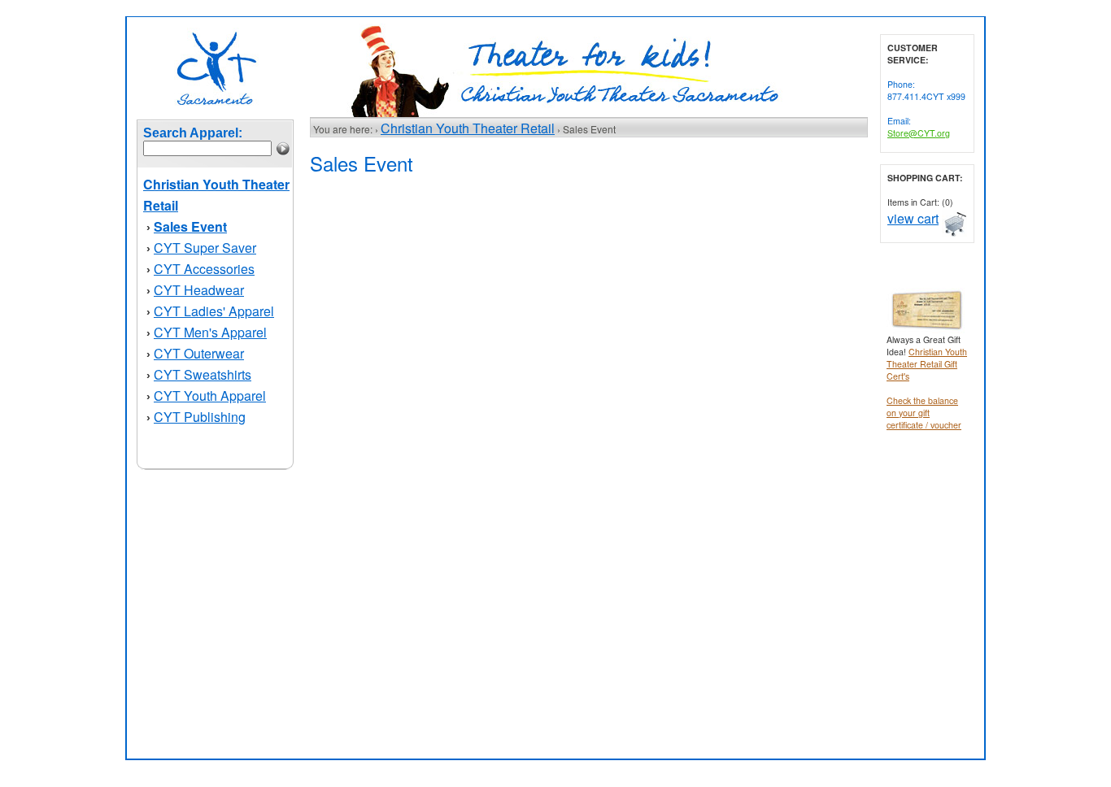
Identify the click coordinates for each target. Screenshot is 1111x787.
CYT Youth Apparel (210, 395)
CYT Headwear (199, 289)
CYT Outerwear (199, 353)
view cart (913, 218)
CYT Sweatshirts (202, 374)
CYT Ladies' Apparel (214, 311)
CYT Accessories (204, 268)
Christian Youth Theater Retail (468, 128)
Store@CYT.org (918, 133)
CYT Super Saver (205, 247)
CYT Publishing (200, 416)
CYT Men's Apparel (210, 332)
